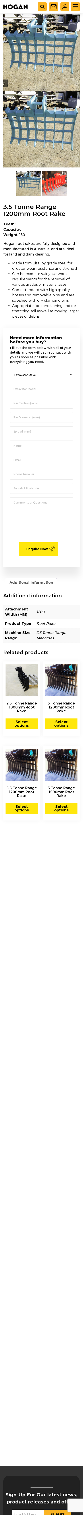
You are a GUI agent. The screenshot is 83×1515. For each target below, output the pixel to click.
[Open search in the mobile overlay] (44, 7)
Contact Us (53, 6)
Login (64, 6)
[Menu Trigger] (75, 6)
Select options (21, 724)
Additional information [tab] (31, 582)
